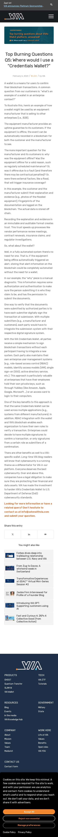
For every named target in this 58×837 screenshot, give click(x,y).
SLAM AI (8, 688)
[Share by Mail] (45, 534)
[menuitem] (50, 16)
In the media (10, 715)
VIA (43, 76)
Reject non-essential (29, 818)
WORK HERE (44, 730)
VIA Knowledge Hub (13, 719)
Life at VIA (43, 735)
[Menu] (50, 16)
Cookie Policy (9, 832)
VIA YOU (42, 751)
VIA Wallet (9, 692)
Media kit (8, 751)
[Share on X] (12, 534)
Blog (6, 707)
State (41, 711)
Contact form (11, 766)
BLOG (34, 76)
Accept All (29, 812)
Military (41, 707)
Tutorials (42, 684)
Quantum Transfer (13, 684)
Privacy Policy (25, 832)
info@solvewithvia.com (35, 511)
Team (7, 747)
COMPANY (10, 730)
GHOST (7, 680)
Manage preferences (29, 825)
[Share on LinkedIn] (29, 534)
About (7, 735)
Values (7, 743)
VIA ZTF (42, 680)
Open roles (43, 747)
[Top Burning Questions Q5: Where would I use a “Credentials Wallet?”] (29, 35)
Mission (7, 739)
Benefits (42, 743)
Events (7, 711)
